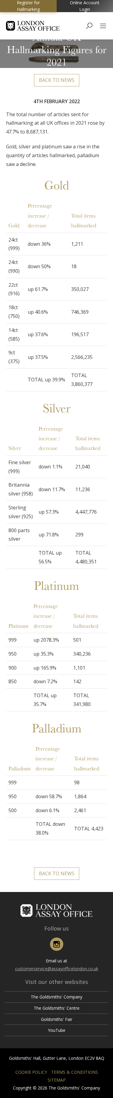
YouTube (56, 1030)
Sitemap (57, 1080)
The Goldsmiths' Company (56, 997)
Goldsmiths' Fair (56, 1019)
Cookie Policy (31, 1072)
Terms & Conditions (74, 1072)
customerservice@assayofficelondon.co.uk (56, 968)
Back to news (56, 80)
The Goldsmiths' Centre (57, 1008)
